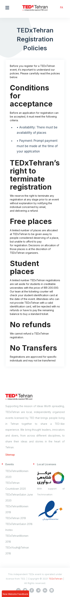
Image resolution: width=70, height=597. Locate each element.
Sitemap (10, 454)
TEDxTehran (55, 578)
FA (61, 7)
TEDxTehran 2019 (15, 518)
